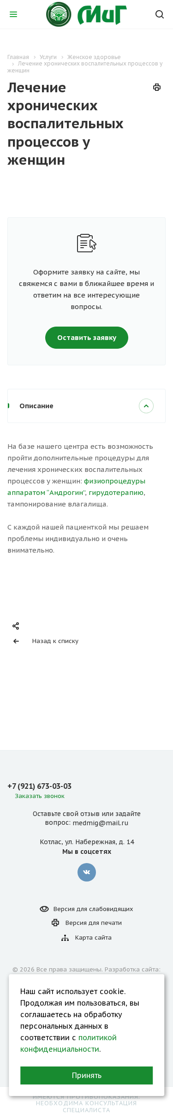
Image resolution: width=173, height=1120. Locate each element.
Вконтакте (87, 872)
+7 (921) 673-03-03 (39, 786)
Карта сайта (93, 937)
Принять (86, 1075)
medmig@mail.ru (100, 823)
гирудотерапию (116, 492)
